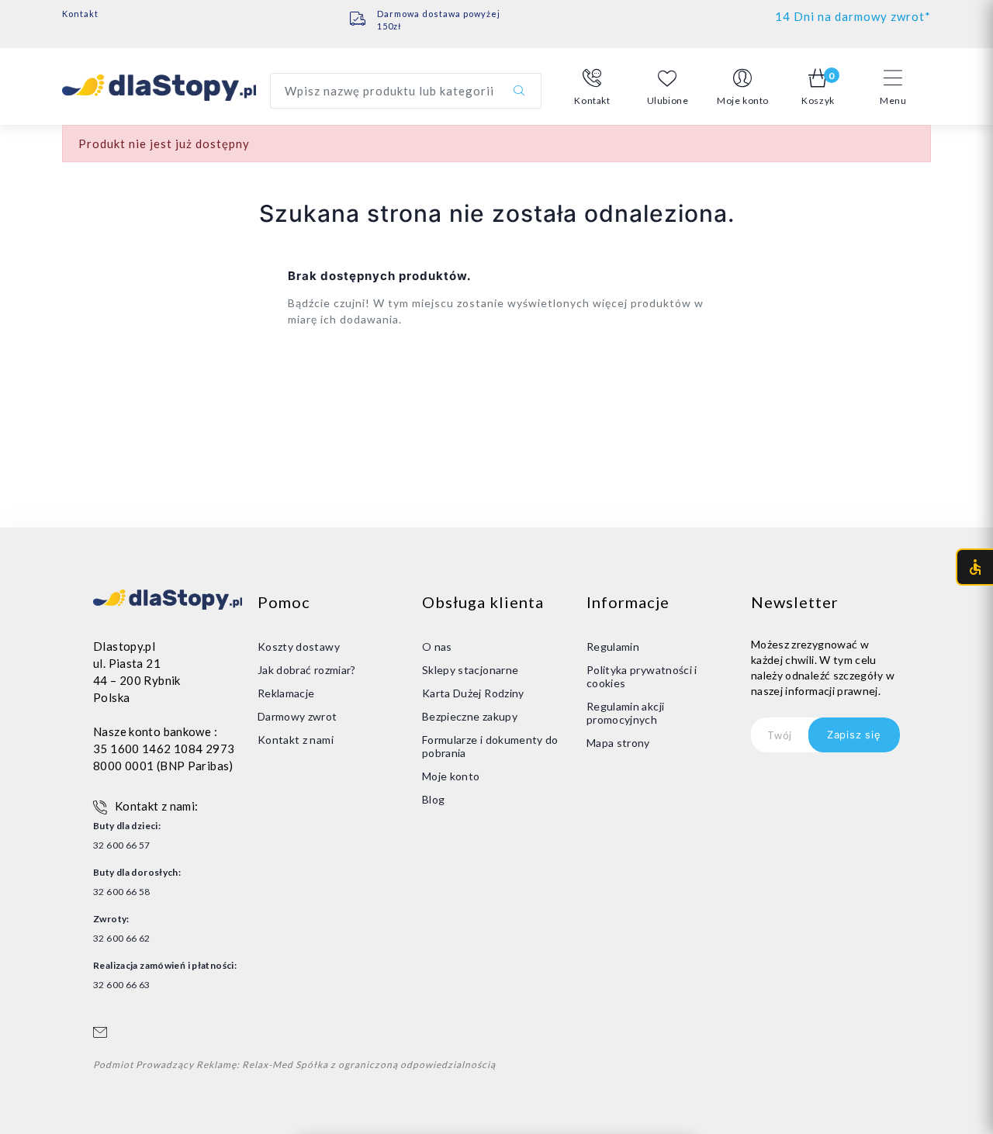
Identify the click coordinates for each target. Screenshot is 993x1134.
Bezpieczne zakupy (469, 716)
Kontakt (80, 14)
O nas (437, 646)
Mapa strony (618, 742)
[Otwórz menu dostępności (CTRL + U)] (974, 567)
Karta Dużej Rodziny (473, 693)
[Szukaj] (518, 91)
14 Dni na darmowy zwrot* (853, 16)
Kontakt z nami (296, 739)
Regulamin (612, 646)
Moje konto (451, 776)
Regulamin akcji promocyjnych (625, 713)
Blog (433, 799)
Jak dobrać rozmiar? (307, 669)
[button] (592, 87)
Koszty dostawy (299, 646)
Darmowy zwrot (297, 716)
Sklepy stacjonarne (470, 669)
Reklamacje (286, 693)
